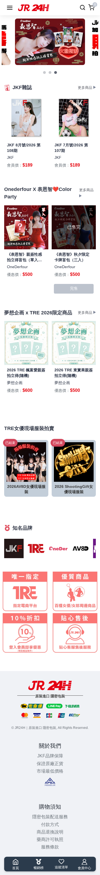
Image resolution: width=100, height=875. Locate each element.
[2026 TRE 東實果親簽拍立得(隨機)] (74, 343)
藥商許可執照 (50, 839)
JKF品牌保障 (50, 756)
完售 (74, 288)
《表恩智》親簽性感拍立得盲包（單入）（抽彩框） (24, 260)
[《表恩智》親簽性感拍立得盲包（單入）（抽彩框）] (26, 227)
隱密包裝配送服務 (50, 816)
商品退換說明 (50, 832)
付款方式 (50, 824)
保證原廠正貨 (50, 763)
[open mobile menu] (9, 7)
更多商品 (85, 88)
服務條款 (50, 847)
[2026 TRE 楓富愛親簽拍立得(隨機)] (26, 343)
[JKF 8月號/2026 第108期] (26, 118)
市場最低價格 (50, 771)
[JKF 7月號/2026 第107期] (74, 118)
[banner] (50, 42)
